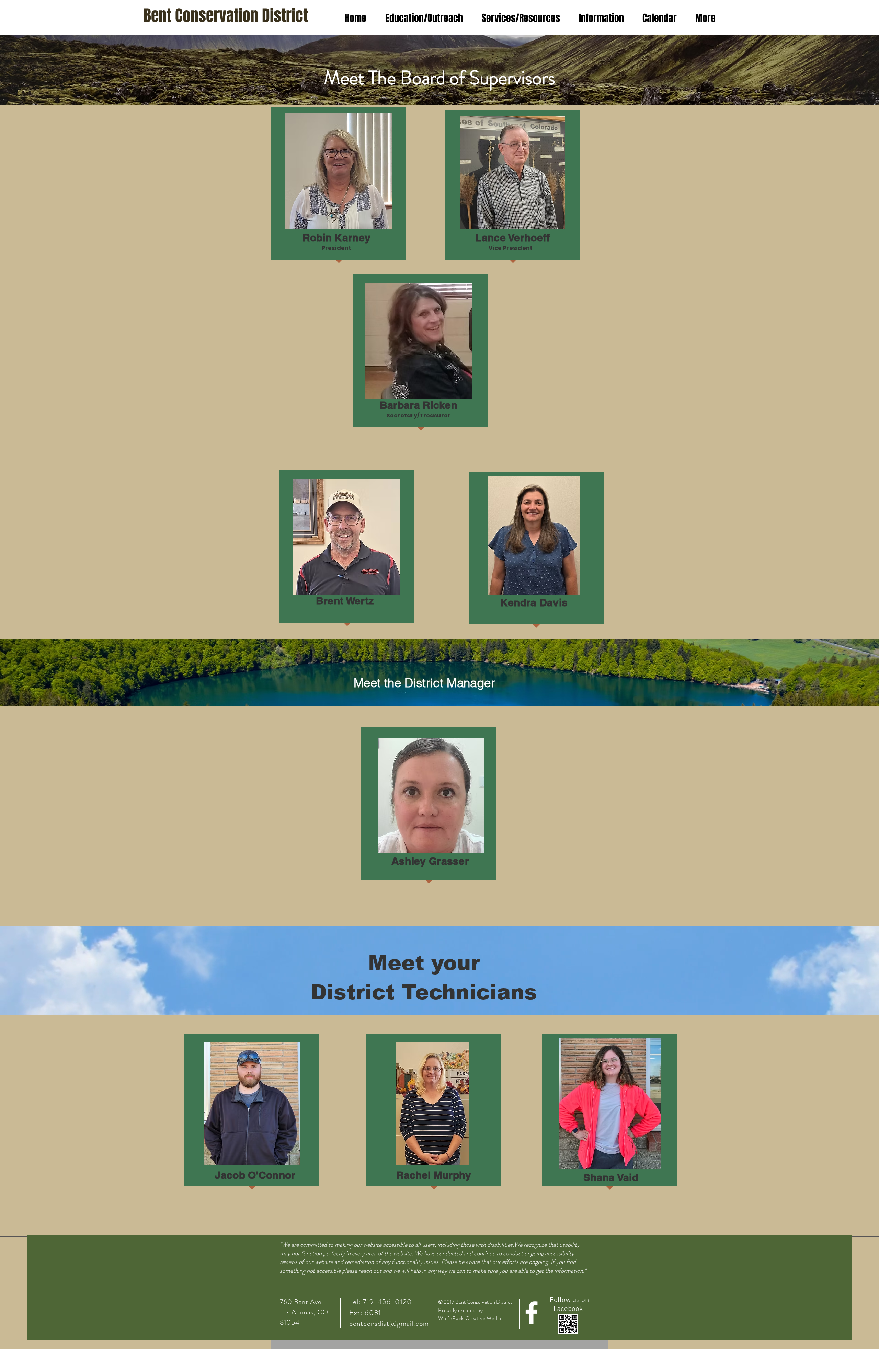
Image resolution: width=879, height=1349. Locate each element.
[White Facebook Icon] (531, 1313)
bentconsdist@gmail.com (389, 1323)
